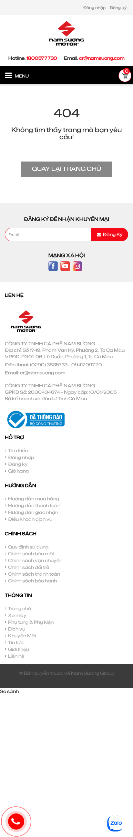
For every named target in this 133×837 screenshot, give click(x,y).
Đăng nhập (94, 7)
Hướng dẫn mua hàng (33, 499)
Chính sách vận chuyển (35, 560)
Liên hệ (16, 656)
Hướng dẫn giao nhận (33, 512)
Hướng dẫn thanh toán (34, 505)
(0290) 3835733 (48, 364)
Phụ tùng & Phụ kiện (31, 622)
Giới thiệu (18, 649)
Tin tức (16, 642)
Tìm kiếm (19, 450)
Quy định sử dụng (28, 547)
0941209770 (86, 364)
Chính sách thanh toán (34, 574)
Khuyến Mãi (22, 636)
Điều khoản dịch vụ (30, 519)
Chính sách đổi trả (28, 567)
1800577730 (41, 58)
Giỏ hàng (18, 471)
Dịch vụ (16, 629)
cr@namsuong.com (102, 58)
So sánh (9, 691)
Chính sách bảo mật (31, 553)
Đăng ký (118, 7)
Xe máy (17, 615)
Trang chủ (19, 608)
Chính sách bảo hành (32, 581)
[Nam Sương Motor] (66, 33)
